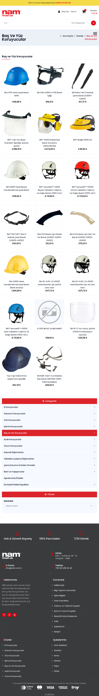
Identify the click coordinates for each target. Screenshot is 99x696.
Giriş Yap (65, 11)
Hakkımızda (59, 585)
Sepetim (93, 10)
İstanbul (57, 650)
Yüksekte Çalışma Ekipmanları (19, 458)
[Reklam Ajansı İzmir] (49, 694)
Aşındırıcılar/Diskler (13, 478)
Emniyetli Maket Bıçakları (16, 484)
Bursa (56, 655)
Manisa (57, 660)
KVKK (56, 621)
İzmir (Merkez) (60, 645)
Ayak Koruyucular (12, 439)
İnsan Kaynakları (61, 600)
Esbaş (56, 671)
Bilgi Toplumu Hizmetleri (65, 590)
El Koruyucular (11, 407)
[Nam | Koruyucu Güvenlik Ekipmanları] (11, 13)
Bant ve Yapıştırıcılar (14, 471)
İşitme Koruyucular (13, 426)
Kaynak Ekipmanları (14, 452)
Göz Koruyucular (12, 420)
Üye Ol (73, 11)
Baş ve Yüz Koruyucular (15, 433)
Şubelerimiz (59, 626)
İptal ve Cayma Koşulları (65, 611)
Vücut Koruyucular (13, 446)
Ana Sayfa (68, 36)
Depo (56, 666)
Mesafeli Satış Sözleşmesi (65, 616)
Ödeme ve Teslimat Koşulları (67, 606)
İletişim (57, 631)
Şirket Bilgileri (59, 595)
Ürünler (79, 36)
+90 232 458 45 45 (63, 568)
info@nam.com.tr (14, 568)
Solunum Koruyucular (14, 413)
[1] (93, 23)
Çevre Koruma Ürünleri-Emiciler (19, 465)
